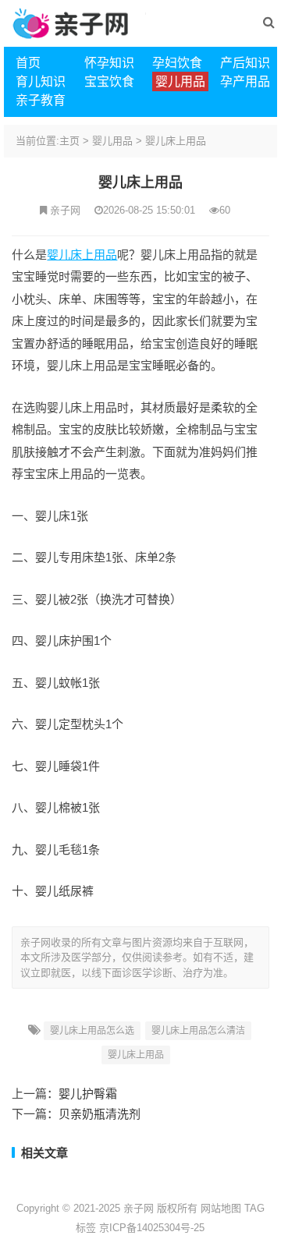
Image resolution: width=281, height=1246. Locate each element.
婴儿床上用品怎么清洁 (198, 1030)
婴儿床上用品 (175, 141)
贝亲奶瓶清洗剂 (99, 1113)
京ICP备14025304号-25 (152, 1228)
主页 (69, 141)
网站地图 (221, 1208)
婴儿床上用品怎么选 (92, 1030)
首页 (28, 62)
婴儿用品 (112, 141)
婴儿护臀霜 (88, 1093)
